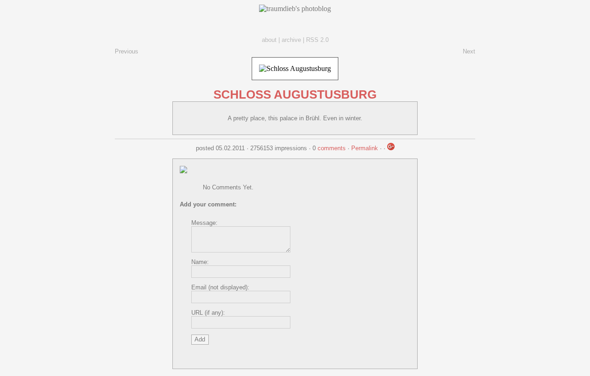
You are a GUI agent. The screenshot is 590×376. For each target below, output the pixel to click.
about (269, 39)
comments (332, 148)
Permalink (364, 148)
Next (469, 51)
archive (291, 39)
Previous (126, 51)
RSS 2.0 (317, 39)
